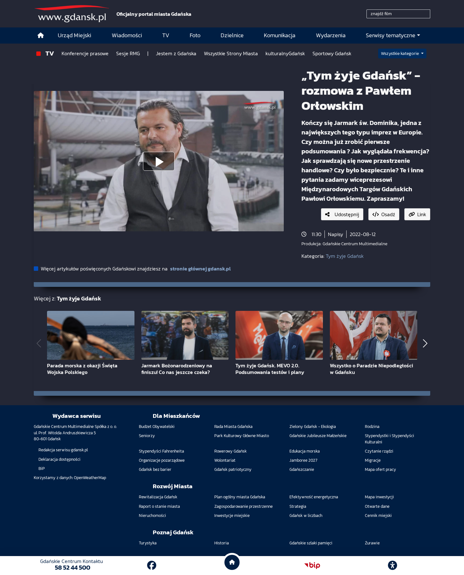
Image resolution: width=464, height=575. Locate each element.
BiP (42, 468)
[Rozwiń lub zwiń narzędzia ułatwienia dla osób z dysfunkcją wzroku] (392, 565)
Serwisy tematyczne (390, 35)
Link (421, 214)
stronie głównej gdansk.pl (200, 268)
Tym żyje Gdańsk (345, 256)
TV (49, 53)
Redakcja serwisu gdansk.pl (63, 450)
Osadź (388, 214)
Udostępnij (347, 214)
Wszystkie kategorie (400, 53)
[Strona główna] (41, 35)
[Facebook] (151, 565)
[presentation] (39, 343)
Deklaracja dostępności (59, 459)
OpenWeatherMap (90, 478)
